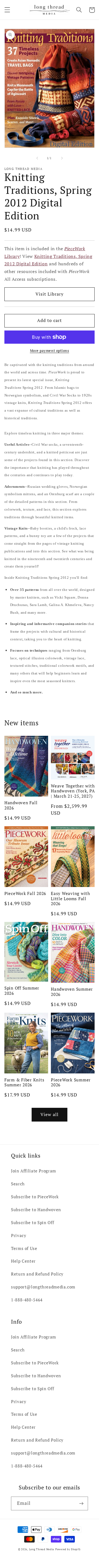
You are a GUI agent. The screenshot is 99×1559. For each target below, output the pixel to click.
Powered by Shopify (68, 1549)
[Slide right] (62, 158)
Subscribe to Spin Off (32, 1222)
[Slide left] (37, 158)
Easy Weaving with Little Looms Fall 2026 (70, 898)
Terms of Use (24, 1248)
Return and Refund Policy (37, 1274)
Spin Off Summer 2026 (21, 990)
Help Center (23, 1261)
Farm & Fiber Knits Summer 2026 (24, 1082)
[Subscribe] (81, 1503)
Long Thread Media (41, 1549)
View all (49, 1114)
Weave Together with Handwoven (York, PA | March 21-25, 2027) (73, 791)
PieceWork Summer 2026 (71, 1082)
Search (18, 1183)
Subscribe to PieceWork (35, 1196)
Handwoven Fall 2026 (21, 805)
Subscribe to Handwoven (36, 1209)
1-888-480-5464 (27, 1299)
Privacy (18, 1235)
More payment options (49, 350)
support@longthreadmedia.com (43, 1287)
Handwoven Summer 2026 (72, 992)
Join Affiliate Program (33, 1171)
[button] (7, 10)
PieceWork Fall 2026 (25, 893)
